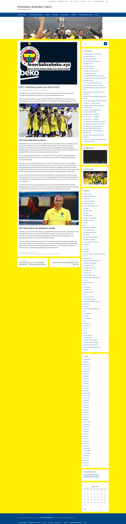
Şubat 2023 (86, 378)
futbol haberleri (87, 287)
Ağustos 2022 (86, 393)
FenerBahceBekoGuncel (39, 90)
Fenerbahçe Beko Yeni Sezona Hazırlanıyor (93, 75)
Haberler (90, 1)
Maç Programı (83, 1)
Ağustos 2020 (86, 448)
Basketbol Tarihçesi (88, 80)
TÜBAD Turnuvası (87, 337)
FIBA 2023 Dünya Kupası (89, 275)
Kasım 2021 (86, 414)
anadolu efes (86, 198)
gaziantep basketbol (88, 292)
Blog (107, 1)
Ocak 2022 (86, 410)
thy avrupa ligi (49, 254)
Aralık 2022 (86, 383)
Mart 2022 (86, 405)
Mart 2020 (86, 460)
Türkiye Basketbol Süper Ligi (90, 344)
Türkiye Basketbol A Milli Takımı (91, 342)
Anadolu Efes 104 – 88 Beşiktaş (91, 114)
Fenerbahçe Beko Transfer (89, 59)
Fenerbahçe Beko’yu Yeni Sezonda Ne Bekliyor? (94, 78)
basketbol (23, 252)
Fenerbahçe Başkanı (88, 68)
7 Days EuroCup (87, 194)
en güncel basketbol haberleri (90, 242)
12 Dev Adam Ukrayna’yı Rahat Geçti (92, 83)
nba (84, 311)
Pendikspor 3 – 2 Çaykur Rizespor (91, 103)
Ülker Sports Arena (88, 63)
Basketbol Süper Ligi (88, 220)
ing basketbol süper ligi (41, 254)
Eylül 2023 (86, 362)
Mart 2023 (86, 376)
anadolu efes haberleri (88, 201)
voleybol (85, 349)
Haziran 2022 (86, 398)
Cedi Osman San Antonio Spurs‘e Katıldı (93, 85)
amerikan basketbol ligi (89, 196)
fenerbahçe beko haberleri (89, 263)
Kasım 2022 (86, 386)
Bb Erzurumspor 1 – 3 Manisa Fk (91, 116)
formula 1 (85, 280)
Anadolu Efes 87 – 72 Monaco (90, 119)
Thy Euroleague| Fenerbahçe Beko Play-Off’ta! (94, 121)
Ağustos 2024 (86, 359)
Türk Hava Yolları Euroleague (90, 340)
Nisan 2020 (86, 458)
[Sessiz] (103, 162)
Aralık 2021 (86, 412)
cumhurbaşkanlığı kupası (89, 232)
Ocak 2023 (86, 381)
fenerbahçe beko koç (88, 265)
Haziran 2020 (86, 453)
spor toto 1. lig (87, 323)
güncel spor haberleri (88, 296)
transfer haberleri (87, 335)
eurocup (85, 246)
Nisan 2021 (86, 431)
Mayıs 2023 (86, 371)
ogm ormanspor (87, 313)
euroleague (86, 249)
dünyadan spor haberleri (89, 239)
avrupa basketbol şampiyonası (91, 206)
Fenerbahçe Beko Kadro (89, 56)
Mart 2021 (86, 434)
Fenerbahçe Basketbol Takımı (34, 6)
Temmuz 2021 (86, 424)
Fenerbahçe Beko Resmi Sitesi (91, 476)
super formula (86, 325)
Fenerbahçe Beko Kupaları (98, 1)
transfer (85, 333)
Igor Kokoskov (65, 235)
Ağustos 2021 (86, 422)
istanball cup (86, 304)
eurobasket (86, 244)
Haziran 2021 (86, 426)
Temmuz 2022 (86, 395)
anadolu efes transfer (88, 203)
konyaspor (86, 306)
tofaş (84, 330)
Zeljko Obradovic (56, 254)
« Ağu (84, 509)
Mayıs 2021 (86, 429)
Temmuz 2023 (86, 366)
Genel (37, 252)
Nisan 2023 (86, 374)
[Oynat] (85, 162)
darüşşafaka (86, 234)
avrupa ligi (85, 208)
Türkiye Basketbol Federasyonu (91, 475)
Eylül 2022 (86, 390)
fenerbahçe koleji (87, 270)
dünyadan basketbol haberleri (90, 237)
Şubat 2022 (86, 407)
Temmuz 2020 (86, 450)
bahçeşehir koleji (87, 210)
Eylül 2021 (86, 419)
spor (84, 320)
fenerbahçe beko (31, 252)
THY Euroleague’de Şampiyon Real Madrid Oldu (95, 100)
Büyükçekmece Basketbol (89, 227)
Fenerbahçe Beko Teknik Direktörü (91, 61)
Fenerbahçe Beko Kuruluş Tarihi (91, 71)
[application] (95, 156)
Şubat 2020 (86, 462)
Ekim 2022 (86, 388)
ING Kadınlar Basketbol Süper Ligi (91, 301)
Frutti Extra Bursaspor (88, 282)
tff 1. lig (85, 328)
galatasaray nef (87, 289)
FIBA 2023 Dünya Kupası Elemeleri (91, 277)
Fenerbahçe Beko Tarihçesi (62, 1)
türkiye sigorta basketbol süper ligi (92, 347)
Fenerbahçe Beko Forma (89, 73)
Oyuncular (76, 1)
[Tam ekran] (105, 162)
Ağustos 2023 (86, 364)
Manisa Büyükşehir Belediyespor (91, 308)
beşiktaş (85, 222)
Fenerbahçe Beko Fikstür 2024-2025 (92, 54)
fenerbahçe (86, 251)
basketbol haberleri (88, 215)
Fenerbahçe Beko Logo (89, 66)
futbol (84, 284)
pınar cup (85, 316)
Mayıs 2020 (86, 455)
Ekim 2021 (86, 417)
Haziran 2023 (86, 369)
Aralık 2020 (86, 441)
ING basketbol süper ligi (89, 299)
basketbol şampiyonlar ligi (89, 218)
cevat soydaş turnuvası (89, 230)
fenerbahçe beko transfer (89, 268)
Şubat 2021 (86, 436)
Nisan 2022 (86, 402)
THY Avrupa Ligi (23, 177)
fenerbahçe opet (87, 272)
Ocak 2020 (86, 465)
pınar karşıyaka (87, 318)
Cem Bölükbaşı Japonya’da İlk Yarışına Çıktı (94, 124)
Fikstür (71, 1)
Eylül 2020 (86, 446)
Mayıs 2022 (86, 400)
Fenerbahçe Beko (51, 1)
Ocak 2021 (86, 438)
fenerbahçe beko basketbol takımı (91, 260)
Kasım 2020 (86, 443)
